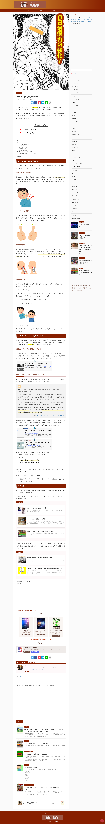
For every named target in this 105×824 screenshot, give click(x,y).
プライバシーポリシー (62, 813)
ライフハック (18, 10)
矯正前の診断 (23, 148)
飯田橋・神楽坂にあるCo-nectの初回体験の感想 (85, 272)
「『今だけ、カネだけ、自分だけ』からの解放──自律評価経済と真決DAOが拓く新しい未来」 (81, 19)
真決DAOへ (26, 651)
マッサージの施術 (24, 147)
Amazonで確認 (26, 634)
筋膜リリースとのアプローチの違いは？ (29, 154)
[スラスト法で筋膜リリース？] (42, 102)
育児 (41, 10)
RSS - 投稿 (75, 73)
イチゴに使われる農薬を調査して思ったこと (35, 754)
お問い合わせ (53, 813)
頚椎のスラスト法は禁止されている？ (28, 153)
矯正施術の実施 (23, 150)
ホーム (40, 813)
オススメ (30, 10)
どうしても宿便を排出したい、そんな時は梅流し (37, 743)
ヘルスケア (20, 676)
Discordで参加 (35, 651)
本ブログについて (46, 813)
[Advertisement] (28, 596)
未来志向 (64, 10)
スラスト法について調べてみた (25, 151)
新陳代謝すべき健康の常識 (37, 669)
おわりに (20, 156)
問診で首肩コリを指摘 (24, 145)
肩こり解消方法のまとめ (30, 767)
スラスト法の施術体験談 (23, 144)
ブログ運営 (52, 10)
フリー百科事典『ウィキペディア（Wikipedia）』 (50, 415)
